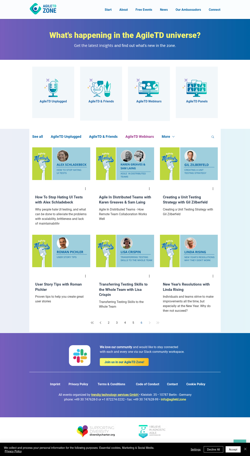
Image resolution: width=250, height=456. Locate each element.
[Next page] (149, 322)
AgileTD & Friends (103, 136)
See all (37, 136)
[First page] (92, 322)
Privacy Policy (13, 451)
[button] (213, 137)
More (166, 136)
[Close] (245, 449)
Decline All (213, 449)
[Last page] (157, 322)
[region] (53, 92)
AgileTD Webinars (139, 136)
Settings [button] (196, 449)
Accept (233, 449)
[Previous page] (100, 322)
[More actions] (86, 188)
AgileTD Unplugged (66, 136)
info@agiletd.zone (173, 399)
